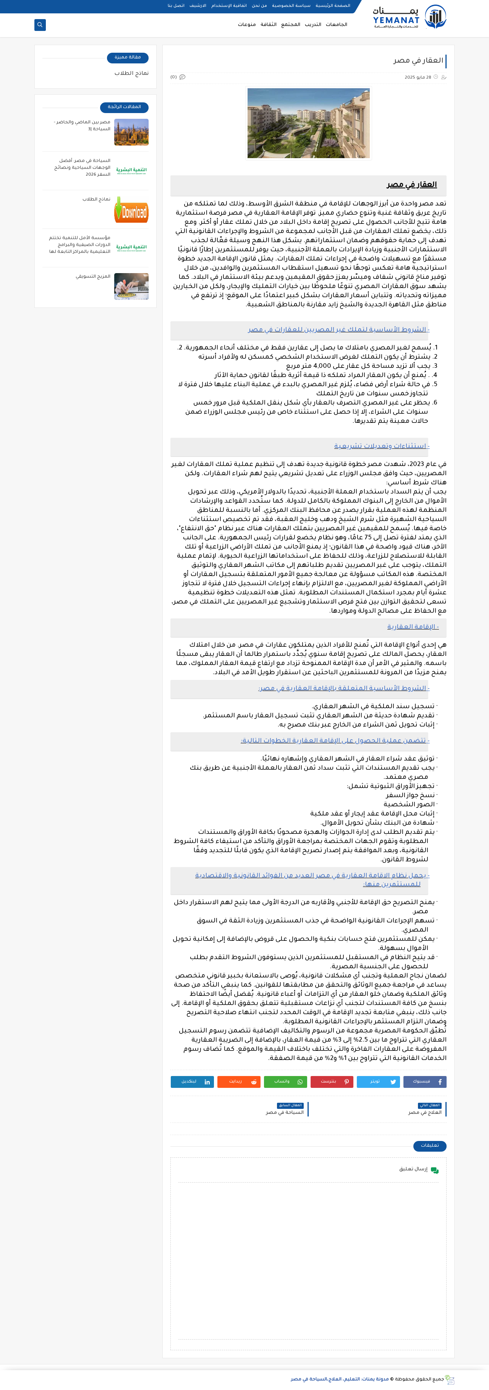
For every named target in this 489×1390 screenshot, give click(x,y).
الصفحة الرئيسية (333, 6)
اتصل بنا (176, 6)
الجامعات (336, 25)
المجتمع (290, 25)
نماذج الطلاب (131, 74)
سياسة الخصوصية (291, 6)
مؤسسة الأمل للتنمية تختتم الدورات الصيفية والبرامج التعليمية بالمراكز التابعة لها (79, 245)
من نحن (259, 6)
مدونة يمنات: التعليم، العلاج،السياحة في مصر (340, 1379)
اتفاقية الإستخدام (229, 6)
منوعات (247, 25)
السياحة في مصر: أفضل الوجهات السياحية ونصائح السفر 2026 (82, 168)
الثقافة (269, 25)
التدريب (313, 25)
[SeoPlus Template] (449, 1380)
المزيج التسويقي (93, 277)
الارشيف (197, 6)
